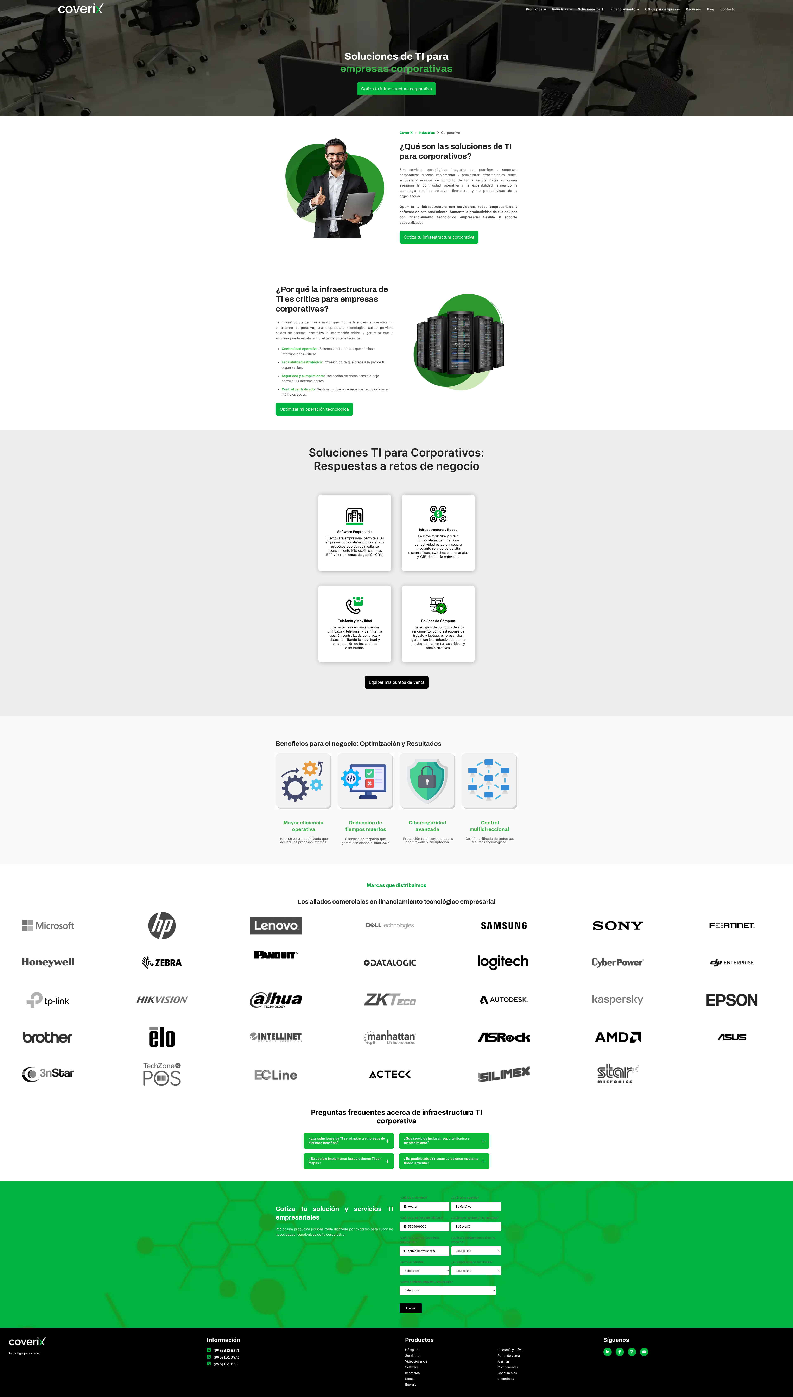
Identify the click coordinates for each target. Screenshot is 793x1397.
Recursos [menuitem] (693, 9)
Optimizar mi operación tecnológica (314, 409)
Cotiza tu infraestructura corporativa (396, 88)
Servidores (413, 1356)
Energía (410, 1384)
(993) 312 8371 (226, 1350)
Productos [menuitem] (534, 9)
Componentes (508, 1367)
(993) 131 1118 (226, 1364)
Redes (409, 1379)
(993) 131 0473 (227, 1357)
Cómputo (412, 1350)
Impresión (412, 1373)
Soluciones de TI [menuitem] (591, 9)
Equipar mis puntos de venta (396, 682)
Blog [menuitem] (710, 9)
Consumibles (507, 1373)
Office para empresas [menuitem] (662, 9)
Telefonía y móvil (510, 1350)
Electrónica (506, 1379)
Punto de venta (509, 1356)
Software (411, 1367)
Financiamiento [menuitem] (623, 9)
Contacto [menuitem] (727, 9)
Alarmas (503, 1361)
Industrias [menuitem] (560, 9)
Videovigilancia (416, 1361)
